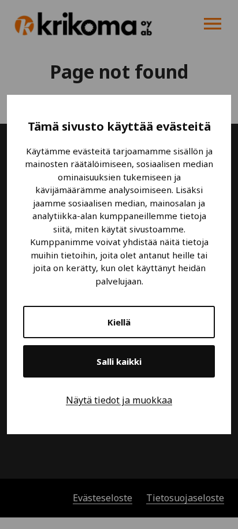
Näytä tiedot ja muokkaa (119, 400)
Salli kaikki (119, 361)
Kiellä (119, 322)
